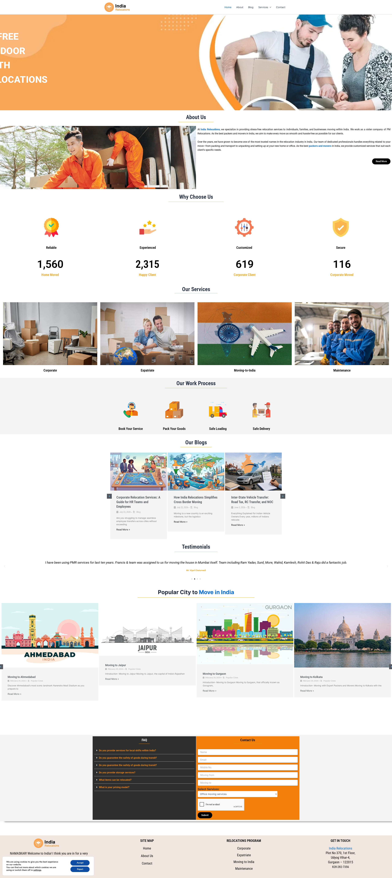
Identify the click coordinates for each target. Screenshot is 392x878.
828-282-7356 (340, 867)
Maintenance (342, 370)
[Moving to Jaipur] (147, 629)
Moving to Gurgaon (214, 673)
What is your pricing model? (114, 787)
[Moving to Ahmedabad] (50, 635)
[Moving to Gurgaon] (245, 633)
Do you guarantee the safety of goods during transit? (128, 757)
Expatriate (147, 370)
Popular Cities (37, 680)
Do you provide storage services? (117, 772)
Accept (80, 862)
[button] (269, 7)
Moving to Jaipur (115, 665)
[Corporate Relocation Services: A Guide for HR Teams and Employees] (138, 472)
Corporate (50, 370)
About (239, 7)
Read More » (123, 529)
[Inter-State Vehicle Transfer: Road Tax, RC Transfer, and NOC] (253, 472)
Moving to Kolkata (311, 677)
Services (263, 7)
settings (37, 870)
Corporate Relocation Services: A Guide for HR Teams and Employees (138, 501)
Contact (280, 7)
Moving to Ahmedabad (22, 677)
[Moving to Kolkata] (342, 635)
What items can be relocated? (115, 779)
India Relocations (340, 848)
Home (227, 7)
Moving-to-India (244, 370)
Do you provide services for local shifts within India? (127, 750)
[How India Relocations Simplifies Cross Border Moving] (196, 472)
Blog (250, 7)
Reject (80, 869)
